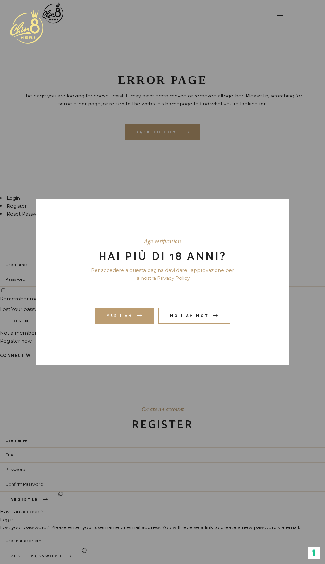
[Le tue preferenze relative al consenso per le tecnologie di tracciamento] (314, 553)
